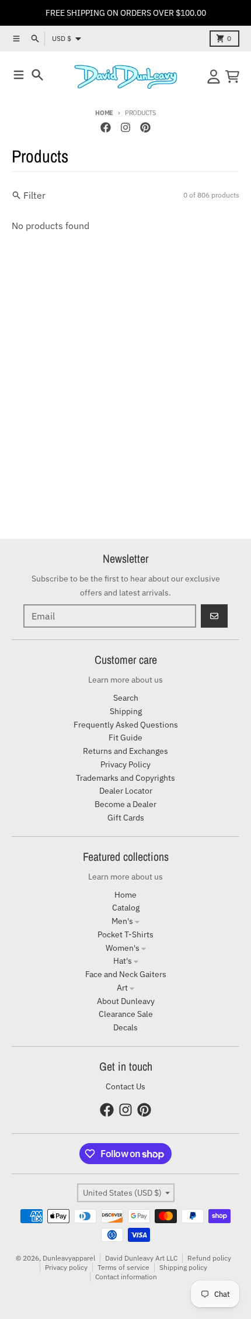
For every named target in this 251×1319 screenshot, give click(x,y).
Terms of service (123, 1267)
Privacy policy (66, 1267)
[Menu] (19, 75)
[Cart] (232, 77)
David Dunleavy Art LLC (141, 1258)
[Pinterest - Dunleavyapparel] (145, 127)
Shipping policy (183, 1267)
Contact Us (125, 1086)
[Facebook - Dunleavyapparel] (105, 127)
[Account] (214, 77)
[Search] (37, 75)
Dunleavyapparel (69, 1258)
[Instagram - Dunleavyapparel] (125, 127)
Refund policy (209, 1258)
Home (104, 113)
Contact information (126, 1276)
